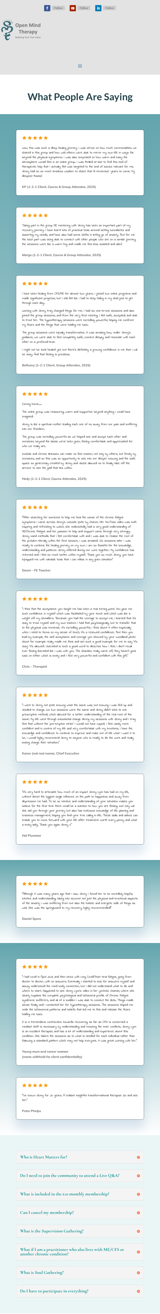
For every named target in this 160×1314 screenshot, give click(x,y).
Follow (58, 8)
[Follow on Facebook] (47, 8)
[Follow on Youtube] (73, 8)
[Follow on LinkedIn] (98, 8)
